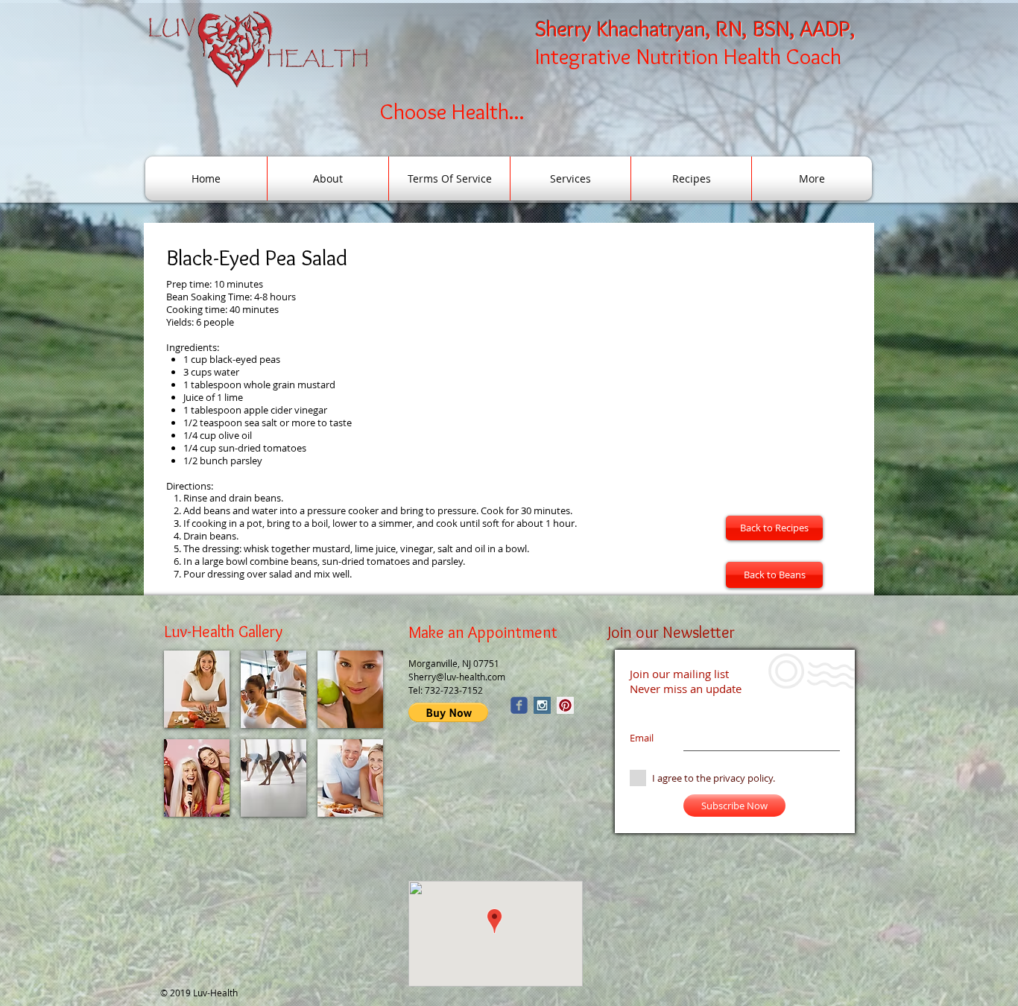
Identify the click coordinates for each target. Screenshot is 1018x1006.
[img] (197, 689)
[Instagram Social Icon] (542, 705)
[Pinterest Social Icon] (565, 705)
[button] (448, 712)
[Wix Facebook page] (519, 705)
